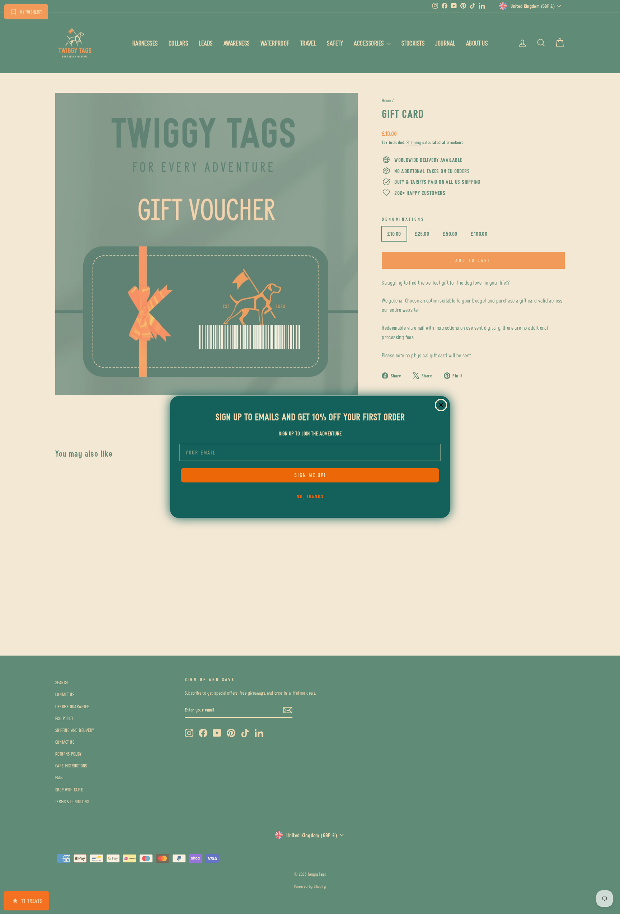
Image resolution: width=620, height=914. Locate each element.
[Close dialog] (441, 405)
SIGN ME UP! (310, 475)
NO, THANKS (310, 497)
